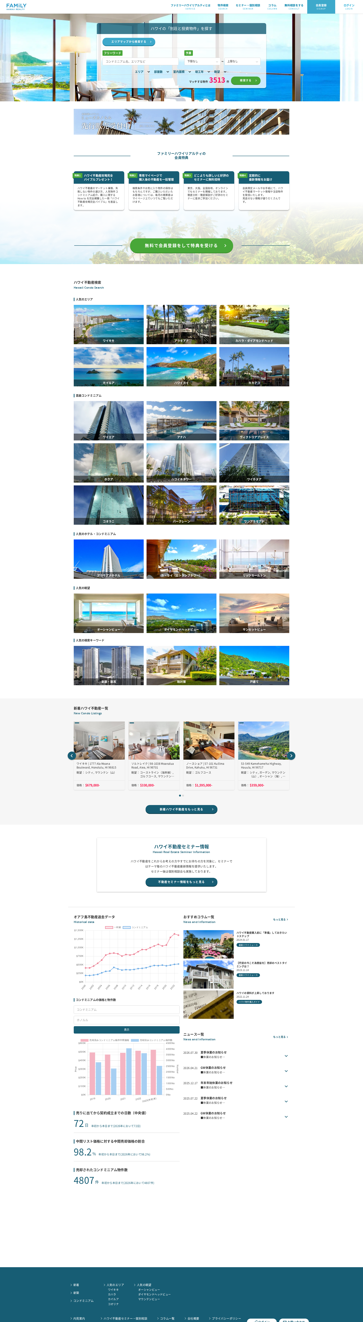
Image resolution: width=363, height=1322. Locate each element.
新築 (76, 1292)
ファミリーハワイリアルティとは (190, 7)
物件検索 (223, 7)
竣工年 (199, 71)
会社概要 (193, 1318)
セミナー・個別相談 (248, 7)
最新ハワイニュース (248, 945)
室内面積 (179, 71)
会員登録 (321, 7)
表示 (126, 1029)
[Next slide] (291, 756)
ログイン (349, 7)
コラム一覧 (167, 1318)
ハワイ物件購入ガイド (249, 1002)
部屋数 (158, 71)
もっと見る (279, 919)
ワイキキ (113, 1289)
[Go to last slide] (72, 756)
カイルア (113, 1299)
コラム (272, 7)
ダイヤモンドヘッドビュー (154, 1294)
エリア (139, 71)
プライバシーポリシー (226, 1318)
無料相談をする (294, 7)
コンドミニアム (83, 1300)
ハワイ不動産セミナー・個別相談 (125, 1318)
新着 (76, 1284)
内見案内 (79, 1318)
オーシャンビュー (149, 1289)
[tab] (180, 796)
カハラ (112, 1294)
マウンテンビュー (149, 1299)
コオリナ (113, 1304)
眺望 (217, 71)
